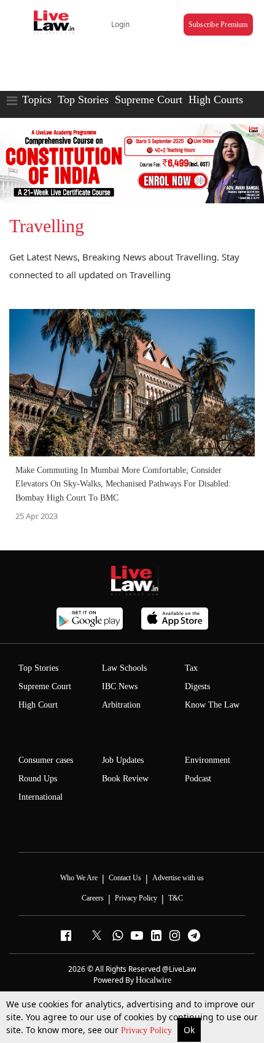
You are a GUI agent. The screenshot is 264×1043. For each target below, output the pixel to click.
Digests (197, 686)
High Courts (215, 99)
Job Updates (123, 760)
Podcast (198, 778)
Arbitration (121, 704)
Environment (207, 760)
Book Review (125, 778)
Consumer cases (45, 760)
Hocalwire (153, 980)
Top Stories (83, 99)
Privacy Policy (147, 1030)
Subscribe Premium (218, 24)
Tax (191, 668)
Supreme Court (148, 99)
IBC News (120, 686)
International (40, 797)
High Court (38, 704)
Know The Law (212, 704)
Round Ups (37, 778)
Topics (37, 99)
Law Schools (124, 668)
